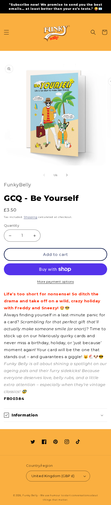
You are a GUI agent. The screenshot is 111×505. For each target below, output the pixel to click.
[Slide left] (44, 175)
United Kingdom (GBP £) (53, 476)
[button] (6, 32)
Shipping (30, 217)
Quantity (11, 225)
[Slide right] (67, 175)
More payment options (55, 281)
